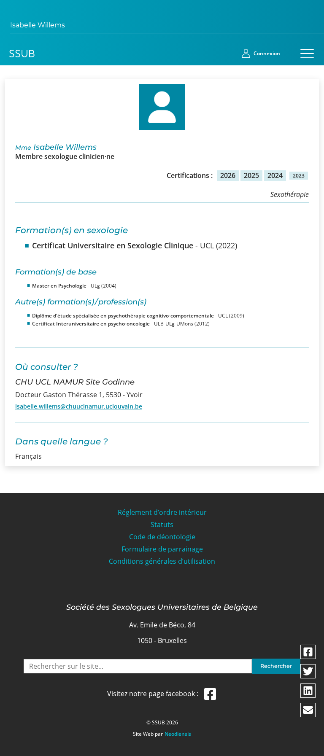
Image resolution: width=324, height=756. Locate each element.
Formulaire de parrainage (162, 549)
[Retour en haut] (308, 748)
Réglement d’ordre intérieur (162, 512)
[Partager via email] (308, 710)
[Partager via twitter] (308, 671)
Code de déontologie (162, 537)
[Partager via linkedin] (308, 690)
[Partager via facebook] (308, 652)
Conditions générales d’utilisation (162, 561)
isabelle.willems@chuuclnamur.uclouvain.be (78, 406)
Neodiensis (178, 734)
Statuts (162, 524)
